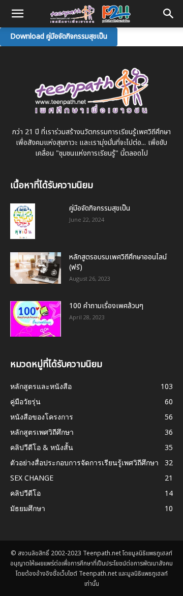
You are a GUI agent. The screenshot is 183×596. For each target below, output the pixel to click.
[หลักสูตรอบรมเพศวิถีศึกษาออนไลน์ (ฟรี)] (35, 268)
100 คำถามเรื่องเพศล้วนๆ (106, 306)
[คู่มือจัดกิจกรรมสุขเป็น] (22, 221)
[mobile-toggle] (17, 13)
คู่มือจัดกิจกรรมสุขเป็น (99, 208)
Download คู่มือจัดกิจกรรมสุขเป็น (58, 36)
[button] (169, 13)
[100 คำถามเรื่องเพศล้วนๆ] (35, 319)
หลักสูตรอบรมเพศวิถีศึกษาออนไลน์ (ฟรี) (118, 262)
